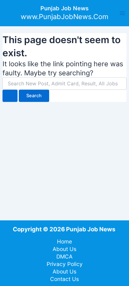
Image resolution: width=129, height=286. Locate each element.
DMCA (64, 256)
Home (64, 241)
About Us (64, 249)
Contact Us (64, 279)
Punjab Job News (64, 8)
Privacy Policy (65, 264)
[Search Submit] (10, 96)
